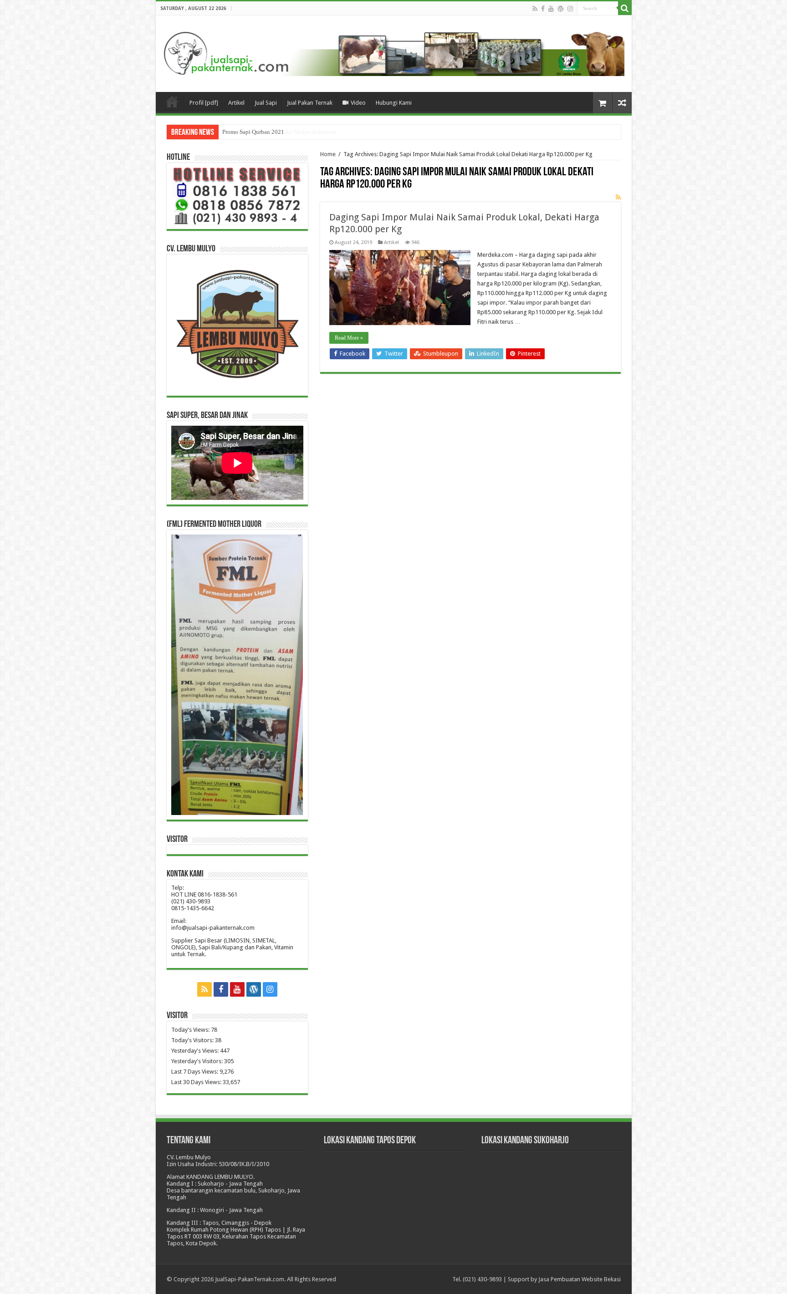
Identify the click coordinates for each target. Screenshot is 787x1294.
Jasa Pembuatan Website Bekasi (579, 1279)
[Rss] (534, 8)
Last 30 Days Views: (197, 1082)
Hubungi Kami (394, 102)
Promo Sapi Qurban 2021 (253, 131)
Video (358, 102)
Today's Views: (191, 1029)
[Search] (625, 8)
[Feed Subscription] (618, 197)
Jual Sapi (266, 102)
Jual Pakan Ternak (309, 102)
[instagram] (570, 8)
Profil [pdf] (203, 102)
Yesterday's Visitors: (197, 1061)
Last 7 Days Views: (195, 1071)
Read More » (349, 338)
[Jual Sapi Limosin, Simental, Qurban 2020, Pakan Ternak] (394, 52)
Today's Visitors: (193, 1040)
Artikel (236, 102)
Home (328, 154)
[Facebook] (543, 8)
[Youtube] (551, 8)
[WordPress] (561, 8)
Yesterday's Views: (195, 1050)
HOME (172, 101)
